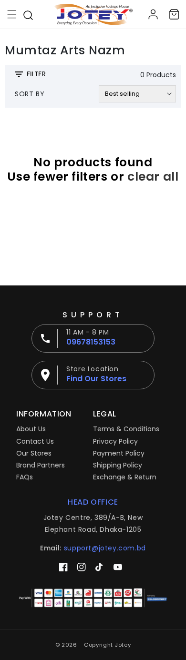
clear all (152, 177)
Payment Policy (119, 453)
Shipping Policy (117, 465)
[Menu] (11, 14)
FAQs (24, 477)
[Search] (28, 14)
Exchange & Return (124, 477)
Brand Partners (40, 465)
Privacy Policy (115, 441)
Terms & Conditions (126, 429)
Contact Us (35, 441)
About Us (31, 429)
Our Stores (34, 453)
